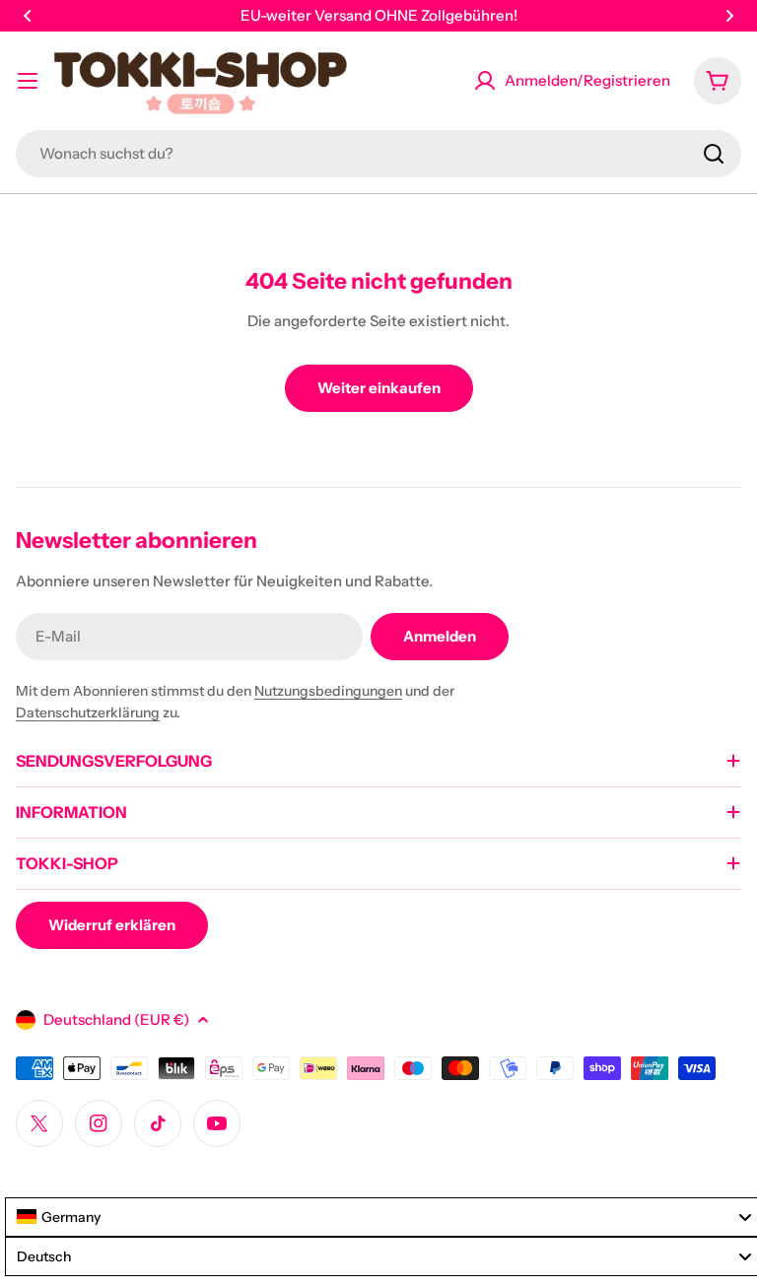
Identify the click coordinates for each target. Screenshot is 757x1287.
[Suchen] (713, 154)
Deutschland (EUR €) (116, 1019)
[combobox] (378, 153)
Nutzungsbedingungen (328, 691)
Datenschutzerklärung (88, 712)
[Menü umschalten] (27, 81)
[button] (27, 16)
